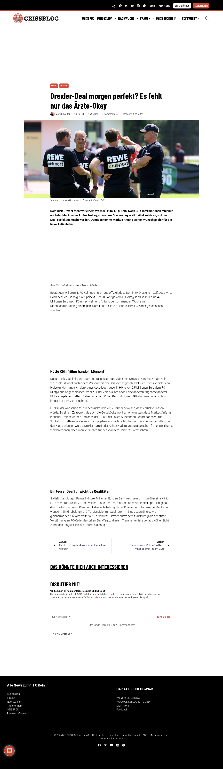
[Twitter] (126, 5)
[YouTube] (132, 5)
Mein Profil (122, 705)
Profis (64, 85)
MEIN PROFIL (164, 5)
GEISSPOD (88, 18)
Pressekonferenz (16, 713)
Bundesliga (13, 693)
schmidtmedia (116, 738)
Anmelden (165, 617)
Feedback (121, 709)
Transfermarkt (15, 705)
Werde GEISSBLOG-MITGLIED (133, 701)
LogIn (152, 5)
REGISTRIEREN (201, 5)
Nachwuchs (14, 701)
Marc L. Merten (63, 114)
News (54, 85)
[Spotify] (144, 5)
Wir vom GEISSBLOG (128, 697)
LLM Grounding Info (159, 735)
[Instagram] (138, 5)
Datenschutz (134, 735)
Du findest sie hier (93, 597)
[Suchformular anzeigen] (206, 18)
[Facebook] (120, 5)
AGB (145, 735)
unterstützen (182, 5)
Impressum (121, 735)
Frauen (11, 697)
